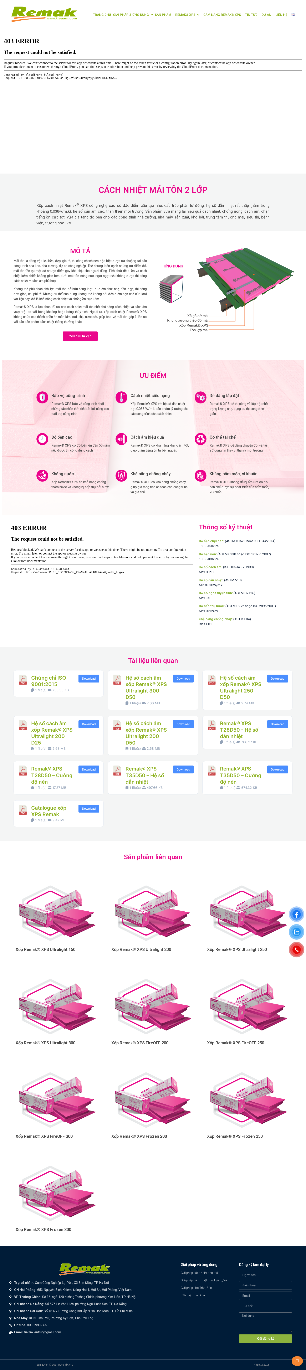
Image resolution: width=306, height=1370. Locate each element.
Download (89, 678)
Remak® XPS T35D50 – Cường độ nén (240, 775)
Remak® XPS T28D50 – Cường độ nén (51, 775)
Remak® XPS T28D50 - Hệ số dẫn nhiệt (239, 729)
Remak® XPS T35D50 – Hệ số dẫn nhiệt (145, 775)
